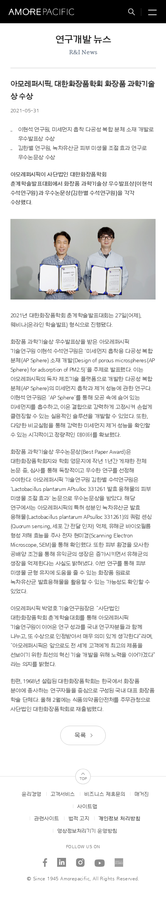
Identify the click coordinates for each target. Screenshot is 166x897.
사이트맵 (87, 806)
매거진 (141, 794)
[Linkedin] (62, 859)
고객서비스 (63, 794)
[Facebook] (45, 859)
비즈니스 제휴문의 (104, 794)
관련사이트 (46, 818)
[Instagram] (80, 859)
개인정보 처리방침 (119, 818)
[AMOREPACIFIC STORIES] (119, 859)
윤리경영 (31, 794)
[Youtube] (99, 859)
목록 (81, 735)
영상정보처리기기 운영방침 (87, 831)
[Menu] (151, 13)
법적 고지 (78, 818)
